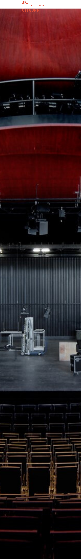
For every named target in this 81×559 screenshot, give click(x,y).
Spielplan (33, 2)
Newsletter (54, 2)
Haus (32, 5)
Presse (58, 2)
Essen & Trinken (41, 5)
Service (40, 2)
